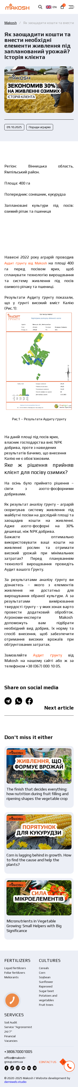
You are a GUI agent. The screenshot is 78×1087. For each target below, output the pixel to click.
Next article (59, 708)
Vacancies (11, 1040)
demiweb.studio (15, 1082)
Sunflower (46, 982)
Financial (10, 1036)
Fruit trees (46, 1004)
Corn (42, 972)
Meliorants (11, 977)
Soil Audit (10, 1022)
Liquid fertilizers (15, 968)
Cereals (44, 968)
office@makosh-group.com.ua (15, 1059)
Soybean (44, 977)
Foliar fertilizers (14, 972)
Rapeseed (45, 986)
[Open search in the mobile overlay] (40, 7)
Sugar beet (46, 991)
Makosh (10, 23)
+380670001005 (18, 1051)
